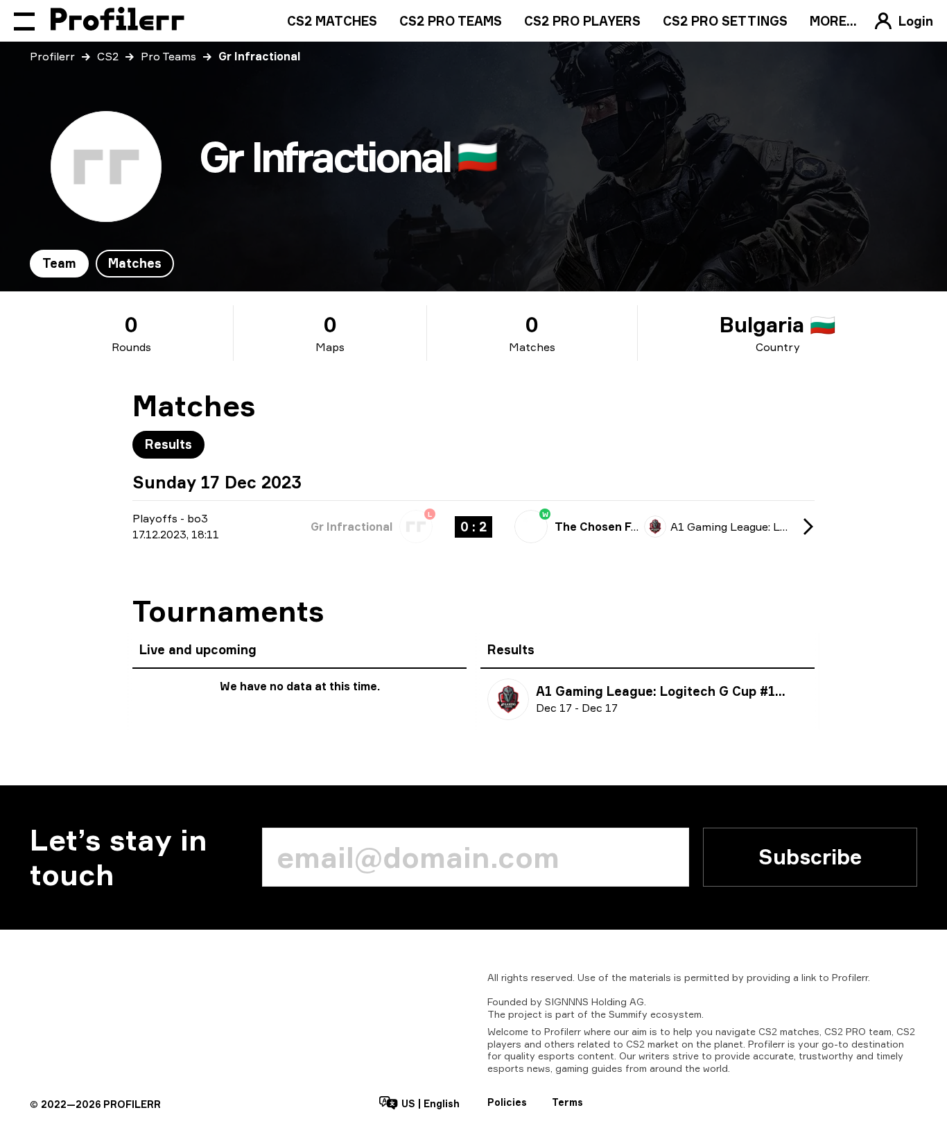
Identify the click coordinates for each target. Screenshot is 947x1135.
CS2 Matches (332, 20)
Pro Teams (168, 56)
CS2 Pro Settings (725, 20)
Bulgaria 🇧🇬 (777, 324)
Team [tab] (59, 263)
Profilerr (52, 56)
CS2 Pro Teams (450, 20)
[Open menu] (24, 21)
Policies (507, 1102)
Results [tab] (168, 444)
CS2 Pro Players (582, 20)
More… (833, 20)
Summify (628, 1014)
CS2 (108, 56)
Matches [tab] (135, 263)
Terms (567, 1102)
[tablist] (102, 264)
